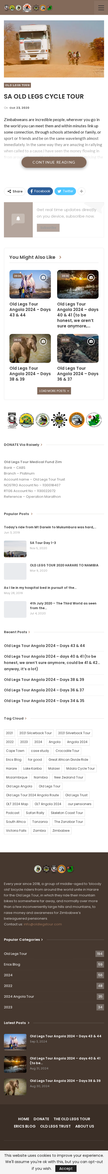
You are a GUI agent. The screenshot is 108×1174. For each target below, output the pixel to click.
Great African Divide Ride (68, 759)
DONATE (41, 1119)
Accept (66, 1168)
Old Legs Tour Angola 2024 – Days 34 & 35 (44, 700)
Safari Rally (35, 813)
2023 (24, 742)
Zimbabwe (60, 830)
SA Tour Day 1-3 (43, 543)
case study (40, 750)
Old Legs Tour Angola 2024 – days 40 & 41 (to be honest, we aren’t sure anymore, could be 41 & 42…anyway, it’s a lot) (52, 663)
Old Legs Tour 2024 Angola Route (32, 795)
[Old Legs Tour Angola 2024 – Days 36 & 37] (78, 348)
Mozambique (16, 777)
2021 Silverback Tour (74, 733)
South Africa (16, 821)
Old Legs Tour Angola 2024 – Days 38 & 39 (44, 679)
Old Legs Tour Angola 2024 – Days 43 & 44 (44, 645)
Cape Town (15, 750)
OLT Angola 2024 (48, 804)
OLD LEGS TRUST (55, 1126)
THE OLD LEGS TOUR (71, 1119)
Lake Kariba (32, 768)
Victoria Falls (16, 830)
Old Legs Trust (76, 795)
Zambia (39, 830)
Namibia (41, 777)
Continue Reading (54, 162)
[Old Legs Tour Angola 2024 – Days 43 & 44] (30, 284)
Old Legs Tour (17, 85)
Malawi (54, 768)
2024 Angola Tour (19, 996)
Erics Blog (13, 759)
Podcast (12, 813)
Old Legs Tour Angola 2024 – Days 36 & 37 (44, 690)
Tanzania (40, 821)
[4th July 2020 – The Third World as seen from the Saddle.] (15, 609)
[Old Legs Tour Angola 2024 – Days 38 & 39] (30, 348)
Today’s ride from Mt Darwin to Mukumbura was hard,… (50, 527)
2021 (9, 733)
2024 (17, 276)
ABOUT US (84, 1126)
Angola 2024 (77, 742)
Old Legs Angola (19, 786)
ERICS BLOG (25, 1126)
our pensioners (79, 804)
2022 (10, 742)
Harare (11, 768)
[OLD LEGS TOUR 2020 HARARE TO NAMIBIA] (15, 571)
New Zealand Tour (68, 777)
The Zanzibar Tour (68, 821)
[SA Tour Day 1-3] (15, 549)
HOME (23, 1119)
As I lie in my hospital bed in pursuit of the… (40, 587)
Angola (55, 742)
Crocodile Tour (67, 750)
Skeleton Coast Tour (67, 813)
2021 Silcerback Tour (35, 733)
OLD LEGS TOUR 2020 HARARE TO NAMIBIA (64, 565)
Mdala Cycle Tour (80, 768)
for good (35, 759)
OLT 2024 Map (17, 804)
